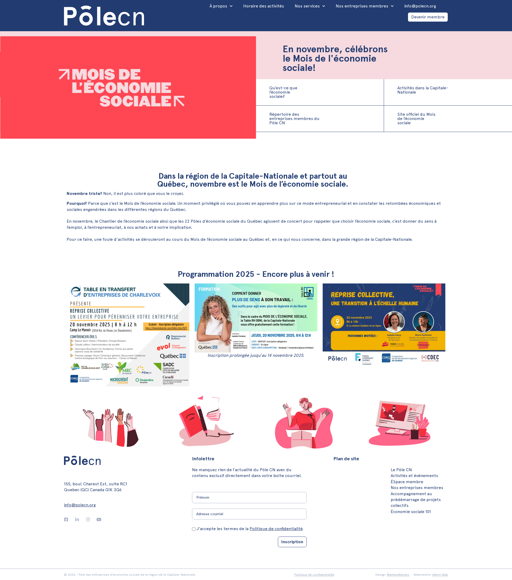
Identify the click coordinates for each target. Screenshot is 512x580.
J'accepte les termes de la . (250, 528)
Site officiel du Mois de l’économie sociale (416, 118)
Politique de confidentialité (276, 528)
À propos (218, 6)
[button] (432, 26)
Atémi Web (440, 575)
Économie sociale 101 (411, 511)
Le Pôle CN (401, 469)
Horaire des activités (263, 6)
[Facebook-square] (66, 519)
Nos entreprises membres (362, 6)
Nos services (307, 6)
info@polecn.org (420, 6)
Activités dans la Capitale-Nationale (422, 90)
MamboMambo (398, 575)
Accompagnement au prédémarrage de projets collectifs (416, 499)
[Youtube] (99, 519)
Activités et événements (414, 475)
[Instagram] (88, 519)
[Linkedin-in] (77, 519)
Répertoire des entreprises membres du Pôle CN (294, 118)
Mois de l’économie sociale (216, 239)
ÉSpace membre (407, 481)
